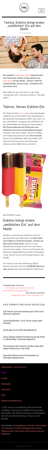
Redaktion (27, 33)
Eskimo (21, 113)
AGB (3, 395)
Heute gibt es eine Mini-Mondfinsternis (20, 330)
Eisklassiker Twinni (22, 75)
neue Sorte (7, 81)
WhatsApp (26, 428)
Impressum (5, 389)
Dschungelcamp (19, 425)
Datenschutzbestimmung (11, 401)
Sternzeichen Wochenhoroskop (27, 431)
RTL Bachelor (7, 428)
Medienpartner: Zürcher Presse (13, 367)
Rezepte (31, 425)
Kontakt (4, 378)
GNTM (17, 428)
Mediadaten (6, 384)
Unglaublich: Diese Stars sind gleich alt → (28, 295)
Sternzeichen (41, 425)
